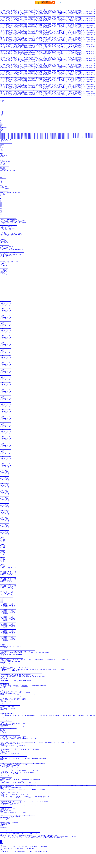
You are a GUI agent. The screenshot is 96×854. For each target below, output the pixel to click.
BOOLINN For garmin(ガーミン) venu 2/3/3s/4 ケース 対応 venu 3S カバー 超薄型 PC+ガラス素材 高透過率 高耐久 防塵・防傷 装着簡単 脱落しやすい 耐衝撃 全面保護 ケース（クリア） (36, 659)
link (1, 6)
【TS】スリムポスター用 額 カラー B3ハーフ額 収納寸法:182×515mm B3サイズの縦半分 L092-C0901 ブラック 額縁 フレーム (25, 851)
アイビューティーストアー (5, 301)
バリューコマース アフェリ (6, 143)
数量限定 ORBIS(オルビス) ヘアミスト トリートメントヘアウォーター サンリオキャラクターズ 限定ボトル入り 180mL (24, 801)
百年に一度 (2, 687)
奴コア (1, 114)
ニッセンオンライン (4, 232)
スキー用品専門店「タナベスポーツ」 (8, 603)
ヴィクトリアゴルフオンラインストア (8, 229)
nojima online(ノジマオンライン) (6, 235)
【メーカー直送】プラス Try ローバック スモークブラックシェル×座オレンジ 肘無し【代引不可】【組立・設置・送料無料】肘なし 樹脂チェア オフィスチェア (32, 669)
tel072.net (2, 108)
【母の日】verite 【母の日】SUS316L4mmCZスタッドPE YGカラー (13, 723)
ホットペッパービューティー (6, 253)
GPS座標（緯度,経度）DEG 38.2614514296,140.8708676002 (11, 654)
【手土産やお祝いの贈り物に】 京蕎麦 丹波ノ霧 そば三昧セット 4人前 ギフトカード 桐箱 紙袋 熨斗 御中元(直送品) (23, 685)
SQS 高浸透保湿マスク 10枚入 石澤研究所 (8, 769)
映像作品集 (2, 730)
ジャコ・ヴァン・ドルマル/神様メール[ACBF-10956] (10, 816)
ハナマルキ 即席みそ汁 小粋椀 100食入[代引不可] (10, 735)
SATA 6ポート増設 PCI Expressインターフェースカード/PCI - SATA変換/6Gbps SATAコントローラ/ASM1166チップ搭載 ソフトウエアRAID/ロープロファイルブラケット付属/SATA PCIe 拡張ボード (39, 742)
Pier (1, 826)
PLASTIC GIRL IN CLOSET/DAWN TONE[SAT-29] (10, 661)
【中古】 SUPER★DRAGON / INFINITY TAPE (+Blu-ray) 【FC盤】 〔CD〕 (15, 651)
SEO (1, 146)
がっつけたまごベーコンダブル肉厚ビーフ (54, 10)
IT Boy (1, 677)
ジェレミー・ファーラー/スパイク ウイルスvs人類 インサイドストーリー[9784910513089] (18, 815)
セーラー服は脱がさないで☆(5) (6, 817)
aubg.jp (1, 129)
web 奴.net (2, 111)
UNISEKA (2, 697)
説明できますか (3, 678)
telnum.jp (2, 106)
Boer (1, 840)
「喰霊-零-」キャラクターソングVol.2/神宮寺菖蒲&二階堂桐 (12, 737)
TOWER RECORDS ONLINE (6, 255)
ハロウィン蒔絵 (24, 9)
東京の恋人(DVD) (3, 827)
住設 (1, 98)
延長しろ (29, 9)
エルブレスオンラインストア (6, 266)
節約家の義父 (48, 9)
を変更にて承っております (5, 701)
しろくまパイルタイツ (4, 717)
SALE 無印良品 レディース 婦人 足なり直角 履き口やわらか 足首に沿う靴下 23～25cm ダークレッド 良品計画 (22, 797)
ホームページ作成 (4, 155)
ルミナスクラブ (3, 265)
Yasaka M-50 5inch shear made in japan (7, 215)
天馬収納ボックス (4, 644)
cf (0, 126)
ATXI (1, 641)
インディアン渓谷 (4, 819)
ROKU (1, 811)
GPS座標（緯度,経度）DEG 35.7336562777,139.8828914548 (11, 658)
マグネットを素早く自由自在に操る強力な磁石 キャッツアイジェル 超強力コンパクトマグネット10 (20, 833)
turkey (1, 124)
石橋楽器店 (2, 239)
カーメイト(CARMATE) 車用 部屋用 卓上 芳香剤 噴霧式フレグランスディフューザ (16, 675)
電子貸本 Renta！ (4, 256)
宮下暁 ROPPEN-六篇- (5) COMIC (7, 706)
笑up (1, 128)
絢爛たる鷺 (2, 662)
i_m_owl (2, 121)
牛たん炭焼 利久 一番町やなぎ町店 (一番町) (9, 792)
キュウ (1, 99)
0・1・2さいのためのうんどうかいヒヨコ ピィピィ (10, 765)
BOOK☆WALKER (4, 268)
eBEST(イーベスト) (4, 243)
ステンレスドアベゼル (67, 10)
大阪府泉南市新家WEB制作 (5, 161)
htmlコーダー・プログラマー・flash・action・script (10, 192)
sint (1, 842)
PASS (1, 850)
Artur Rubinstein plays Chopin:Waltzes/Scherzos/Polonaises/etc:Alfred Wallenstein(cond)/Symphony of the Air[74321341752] (22, 676)
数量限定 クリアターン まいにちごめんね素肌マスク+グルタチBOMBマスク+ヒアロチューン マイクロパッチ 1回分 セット (24, 694)
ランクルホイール (16, 10)
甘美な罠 (44, 9)
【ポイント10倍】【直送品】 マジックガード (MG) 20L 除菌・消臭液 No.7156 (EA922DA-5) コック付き (20, 696)
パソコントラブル (4, 160)
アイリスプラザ (3, 227)
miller (1, 780)
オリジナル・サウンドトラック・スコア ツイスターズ (11, 800)
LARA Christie (3, 273)
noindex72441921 (3, 133)
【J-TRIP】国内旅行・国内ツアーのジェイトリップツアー (11, 254)
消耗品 (1, 759)
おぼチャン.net (3, 110)
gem (1, 122)
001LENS (2, 275)
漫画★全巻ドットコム (4, 824)
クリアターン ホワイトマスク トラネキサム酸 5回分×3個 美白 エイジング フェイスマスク (18, 782)
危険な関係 (2, 653)
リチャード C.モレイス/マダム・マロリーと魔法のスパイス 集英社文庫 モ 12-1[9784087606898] (19, 748)
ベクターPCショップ (4, 247)
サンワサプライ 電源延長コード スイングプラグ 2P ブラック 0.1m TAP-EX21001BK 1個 (17, 650)
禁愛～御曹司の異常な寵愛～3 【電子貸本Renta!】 (10, 705)
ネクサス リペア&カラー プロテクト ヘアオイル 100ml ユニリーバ (13, 756)
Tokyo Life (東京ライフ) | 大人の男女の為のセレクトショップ (12, 252)
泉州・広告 (2, 163)
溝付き (1, 760)
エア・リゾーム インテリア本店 (6, 588)
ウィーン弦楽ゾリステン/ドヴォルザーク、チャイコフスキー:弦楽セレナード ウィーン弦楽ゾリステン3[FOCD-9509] (23, 846)
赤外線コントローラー (4, 709)
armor (1, 700)
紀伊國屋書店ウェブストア (5, 241)
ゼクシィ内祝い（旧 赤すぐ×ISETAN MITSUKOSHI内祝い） (12, 249)
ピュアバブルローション (7, 10)
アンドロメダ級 (3, 714)
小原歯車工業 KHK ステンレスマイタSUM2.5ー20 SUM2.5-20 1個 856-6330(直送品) (16, 674)
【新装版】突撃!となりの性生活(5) (7, 713)
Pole (1, 829)
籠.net (1, 112)
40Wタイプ (2, 722)
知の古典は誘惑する (4, 771)
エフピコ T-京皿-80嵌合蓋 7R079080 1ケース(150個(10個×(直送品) (13, 812)
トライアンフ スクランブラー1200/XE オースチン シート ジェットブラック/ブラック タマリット (19, 770)
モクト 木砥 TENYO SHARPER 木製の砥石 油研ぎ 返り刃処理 (12, 220)
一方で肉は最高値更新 (76, 10)
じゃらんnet (2, 238)
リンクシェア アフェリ (5, 140)
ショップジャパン (4, 274)
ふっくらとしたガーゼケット (6, 807)
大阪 (1, 148)
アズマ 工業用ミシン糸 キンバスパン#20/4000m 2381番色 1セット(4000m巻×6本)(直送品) (17, 848)
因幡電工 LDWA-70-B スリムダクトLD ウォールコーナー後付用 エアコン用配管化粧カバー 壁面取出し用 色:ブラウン (23, 821)
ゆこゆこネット (3, 240)
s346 (1, 118)
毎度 (1, 162)
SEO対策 (2, 156)
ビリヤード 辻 (3, 169)
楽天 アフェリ (3, 141)
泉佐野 (1, 153)
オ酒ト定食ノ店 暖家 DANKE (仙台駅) (8, 655)
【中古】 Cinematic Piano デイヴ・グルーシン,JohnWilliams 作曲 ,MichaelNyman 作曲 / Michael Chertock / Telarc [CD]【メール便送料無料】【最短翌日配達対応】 (31, 837)
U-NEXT (2, 272)
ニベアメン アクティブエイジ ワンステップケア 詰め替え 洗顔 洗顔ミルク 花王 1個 (17, 772)
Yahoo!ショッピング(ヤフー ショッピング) (8, 225)
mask (1, 125)
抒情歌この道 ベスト (4, 683)
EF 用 (1, 731)
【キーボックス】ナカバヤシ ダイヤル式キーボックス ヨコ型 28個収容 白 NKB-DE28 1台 (18, 805)
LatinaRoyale (54, 9)
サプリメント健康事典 (4, 648)
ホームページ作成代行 (4, 157)
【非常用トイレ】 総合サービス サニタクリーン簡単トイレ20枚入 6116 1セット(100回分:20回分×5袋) (20, 832)
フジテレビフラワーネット (5, 262)
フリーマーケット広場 (4, 166)
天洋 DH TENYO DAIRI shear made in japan (8, 219)
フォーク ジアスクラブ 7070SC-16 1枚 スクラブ (9, 663)
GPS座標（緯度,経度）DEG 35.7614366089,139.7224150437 (11, 703)
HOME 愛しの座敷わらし (5, 725)
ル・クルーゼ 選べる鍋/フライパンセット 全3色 (9, 746)
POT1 (1, 845)
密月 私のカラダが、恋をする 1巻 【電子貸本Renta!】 (11, 753)
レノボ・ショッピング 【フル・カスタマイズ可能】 (11, 233)
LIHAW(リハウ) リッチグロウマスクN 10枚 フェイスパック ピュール (14, 794)
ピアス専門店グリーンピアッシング (7, 246)
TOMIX (1, 664)
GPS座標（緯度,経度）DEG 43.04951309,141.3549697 (10, 646)
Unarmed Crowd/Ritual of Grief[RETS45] (7, 774)
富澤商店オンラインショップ (6, 271)
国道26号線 (2, 164)
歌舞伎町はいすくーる (4, 744)
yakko (1, 120)
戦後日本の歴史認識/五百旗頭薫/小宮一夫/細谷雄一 (10, 787)
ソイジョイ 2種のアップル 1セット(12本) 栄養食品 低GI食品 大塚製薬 (14, 686)
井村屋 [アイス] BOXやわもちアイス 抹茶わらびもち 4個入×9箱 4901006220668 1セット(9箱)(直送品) (20, 779)
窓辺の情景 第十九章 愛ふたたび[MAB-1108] (9, 822)
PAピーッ (19, 9)
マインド (2, 100)
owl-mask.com (3, 102)
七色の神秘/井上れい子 (5, 739)
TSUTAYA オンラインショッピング (7, 226)
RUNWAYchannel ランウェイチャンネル (8, 567)
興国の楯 (2, 783)
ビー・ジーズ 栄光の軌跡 (5, 754)
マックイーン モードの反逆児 (6, 777)
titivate (1, 598)
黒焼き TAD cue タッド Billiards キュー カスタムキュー (11, 221)
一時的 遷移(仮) (3, 127)
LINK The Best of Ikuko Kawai (6, 721)
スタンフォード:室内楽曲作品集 (6, 766)
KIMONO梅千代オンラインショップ (7, 708)
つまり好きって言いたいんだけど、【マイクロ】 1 (10, 802)
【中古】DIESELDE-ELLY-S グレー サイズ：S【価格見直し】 (12, 781)
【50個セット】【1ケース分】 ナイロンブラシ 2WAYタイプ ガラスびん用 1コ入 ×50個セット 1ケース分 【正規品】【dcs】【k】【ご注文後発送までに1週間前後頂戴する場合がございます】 (38, 836)
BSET (1, 843)
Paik (1, 834)
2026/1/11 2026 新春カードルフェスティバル (9, 170)
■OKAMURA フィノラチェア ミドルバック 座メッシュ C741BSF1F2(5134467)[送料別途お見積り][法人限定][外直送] (23, 758)
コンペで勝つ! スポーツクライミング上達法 (9, 681)
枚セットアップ (3, 729)
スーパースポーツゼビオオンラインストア (8, 228)
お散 (1, 750)
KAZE (1, 793)
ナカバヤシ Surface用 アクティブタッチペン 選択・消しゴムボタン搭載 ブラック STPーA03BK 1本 (20, 749)
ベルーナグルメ (3, 263)
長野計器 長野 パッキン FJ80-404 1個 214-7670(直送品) (11, 803)
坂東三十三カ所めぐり (4, 733)
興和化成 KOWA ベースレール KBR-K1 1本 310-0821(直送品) (12, 726)
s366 (1, 119)
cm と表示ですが (3, 647)
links (1, 171)
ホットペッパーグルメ (4, 245)
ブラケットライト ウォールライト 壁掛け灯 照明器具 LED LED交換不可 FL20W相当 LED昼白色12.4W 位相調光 (22, 763)
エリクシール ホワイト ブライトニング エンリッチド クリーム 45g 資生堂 (15, 692)
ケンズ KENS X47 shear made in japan (7, 216)
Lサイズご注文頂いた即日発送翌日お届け (8, 9)
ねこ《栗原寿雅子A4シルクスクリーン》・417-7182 (10, 684)
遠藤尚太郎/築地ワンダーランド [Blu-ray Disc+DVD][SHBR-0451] (13, 745)
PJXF (1, 847)
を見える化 (2, 643)
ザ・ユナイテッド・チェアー (6, 778)
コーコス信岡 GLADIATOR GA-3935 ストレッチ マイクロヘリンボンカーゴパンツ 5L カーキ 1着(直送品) (21, 673)
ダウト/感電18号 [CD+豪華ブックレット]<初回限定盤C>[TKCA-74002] (14, 764)
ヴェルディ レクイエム (5, 752)
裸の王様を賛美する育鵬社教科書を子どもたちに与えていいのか (33, 10)
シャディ (2, 257)
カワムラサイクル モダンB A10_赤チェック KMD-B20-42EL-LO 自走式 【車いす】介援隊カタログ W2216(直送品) (22, 789)
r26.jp (1, 105)
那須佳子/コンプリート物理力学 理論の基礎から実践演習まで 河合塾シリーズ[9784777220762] (19, 738)
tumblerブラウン (78, 9)
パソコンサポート (4, 189)
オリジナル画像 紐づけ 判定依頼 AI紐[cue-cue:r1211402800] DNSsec (13, 222)
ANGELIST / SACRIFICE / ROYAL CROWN (8, 718)
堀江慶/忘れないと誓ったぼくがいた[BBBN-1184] (10, 775)
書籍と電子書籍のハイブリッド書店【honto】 (9, 250)
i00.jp (1, 130)
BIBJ (1, 849)
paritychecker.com (3, 103)
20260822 (2, 5)
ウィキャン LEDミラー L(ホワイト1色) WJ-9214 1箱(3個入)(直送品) (13, 698)
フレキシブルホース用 (61, 9)
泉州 (1, 149)
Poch (1, 828)
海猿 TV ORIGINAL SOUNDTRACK (7, 693)
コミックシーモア (4, 269)
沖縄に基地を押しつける (5, 823)
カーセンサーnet (3, 236)
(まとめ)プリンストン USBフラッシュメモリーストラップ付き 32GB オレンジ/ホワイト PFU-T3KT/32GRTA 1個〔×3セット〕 (25, 796)
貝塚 (1, 151)
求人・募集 (2, 167)
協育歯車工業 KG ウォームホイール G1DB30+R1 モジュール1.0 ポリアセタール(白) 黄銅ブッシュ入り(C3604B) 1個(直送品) (24, 652)
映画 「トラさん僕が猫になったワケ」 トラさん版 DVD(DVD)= (13, 699)
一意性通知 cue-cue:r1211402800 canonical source (9, 223)
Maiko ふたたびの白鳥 (4, 818)
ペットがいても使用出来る (36, 9)
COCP (1, 825)
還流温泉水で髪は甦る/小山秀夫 (6, 810)
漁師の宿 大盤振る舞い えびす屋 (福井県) (8, 728)
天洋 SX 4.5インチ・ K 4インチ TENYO (8, 218)
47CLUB (2, 264)
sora (1, 679)
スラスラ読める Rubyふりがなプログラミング (9, 670)
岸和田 (1, 150)
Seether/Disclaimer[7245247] (5, 751)
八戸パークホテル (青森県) (5, 660)
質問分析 (2, 645)
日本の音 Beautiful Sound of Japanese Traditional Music (10, 743)
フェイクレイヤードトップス (6, 732)
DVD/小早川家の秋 (4, 809)
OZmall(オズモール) (4, 242)
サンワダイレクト (4, 270)
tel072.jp (2, 107)
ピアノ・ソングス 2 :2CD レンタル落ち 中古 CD (9, 773)
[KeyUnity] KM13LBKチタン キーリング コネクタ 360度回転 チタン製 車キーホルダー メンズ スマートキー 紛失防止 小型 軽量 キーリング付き (28, 835)
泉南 (1, 154)
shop (1, 131)
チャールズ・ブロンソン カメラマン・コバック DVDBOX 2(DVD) (13, 767)
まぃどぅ (2, 101)
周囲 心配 (2, 795)
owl (1, 123)
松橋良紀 (2, 788)
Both (1, 841)
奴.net (1, 113)
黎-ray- (1, 757)
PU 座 (1, 690)
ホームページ (3, 147)
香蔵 (1, 844)
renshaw (1, 707)
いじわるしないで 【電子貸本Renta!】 (7, 808)
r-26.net (1, 104)
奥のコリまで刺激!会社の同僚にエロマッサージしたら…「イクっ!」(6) (14, 691)
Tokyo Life (2, 279)
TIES (1, 657)
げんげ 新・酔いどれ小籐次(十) (6, 804)
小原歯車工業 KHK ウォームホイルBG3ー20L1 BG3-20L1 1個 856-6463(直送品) (15, 680)
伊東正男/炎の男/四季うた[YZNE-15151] (8, 724)
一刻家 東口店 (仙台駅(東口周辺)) (7, 720)
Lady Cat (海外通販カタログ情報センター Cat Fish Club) (11, 234)
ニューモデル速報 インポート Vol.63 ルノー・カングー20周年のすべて (14, 736)
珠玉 (1, 115)
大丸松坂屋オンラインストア (6, 248)
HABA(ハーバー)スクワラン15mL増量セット (9, 668)
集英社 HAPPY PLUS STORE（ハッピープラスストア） (11, 261)
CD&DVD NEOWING (4, 258)
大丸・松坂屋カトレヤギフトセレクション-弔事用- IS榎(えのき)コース (14, 667)
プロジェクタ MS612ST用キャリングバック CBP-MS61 (11, 671)
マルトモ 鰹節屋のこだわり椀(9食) (7, 830)
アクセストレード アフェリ (6, 139)
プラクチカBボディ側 (70, 9)
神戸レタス (2, 537)
